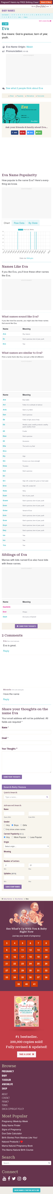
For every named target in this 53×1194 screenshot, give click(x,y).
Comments (40, 96)
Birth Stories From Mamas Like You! (19, 1137)
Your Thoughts (9, 748)
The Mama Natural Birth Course (17, 1149)
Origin (6, 842)
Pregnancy (8, 1071)
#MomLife (7, 1084)
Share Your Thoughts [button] (27, 626)
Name (4, 727)
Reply (6, 650)
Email (4, 738)
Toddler (6, 1080)
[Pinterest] (24, 1179)
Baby (4, 1075)
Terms (5, 1105)
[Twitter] (14, 1179)
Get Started (5, 15)
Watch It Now (46, 2)
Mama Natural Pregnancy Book (17, 1145)
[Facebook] (9, 1179)
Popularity (20, 96)
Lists (19, 17)
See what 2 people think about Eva (24, 88)
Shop (4, 1088)
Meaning (7, 851)
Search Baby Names (12, 887)
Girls (25, 825)
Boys (16, 825)
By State (33, 222)
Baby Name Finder (11, 1125)
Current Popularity (14, 833)
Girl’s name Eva (44, 21)
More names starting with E (25, 1190)
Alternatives (30, 96)
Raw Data (19, 222)
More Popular (20, 837)
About (5, 1094)
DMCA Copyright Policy (13, 1109)
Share (12, 96)
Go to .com (41, 6)
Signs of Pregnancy (11, 1129)
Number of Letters (11, 861)
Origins (25, 17)
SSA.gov (29, 258)
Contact (6, 1098)
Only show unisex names (15, 829)
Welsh (29, 46)
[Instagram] (19, 1179)
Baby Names (8, 10)
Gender (7, 821)
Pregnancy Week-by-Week (15, 1121)
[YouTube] (4, 1179)
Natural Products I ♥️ (12, 1141)
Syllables (10, 873)
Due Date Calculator (12, 1133)
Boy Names (19, 899)
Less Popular (36, 837)
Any (8, 825)
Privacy (5, 1101)
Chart (7, 222)
